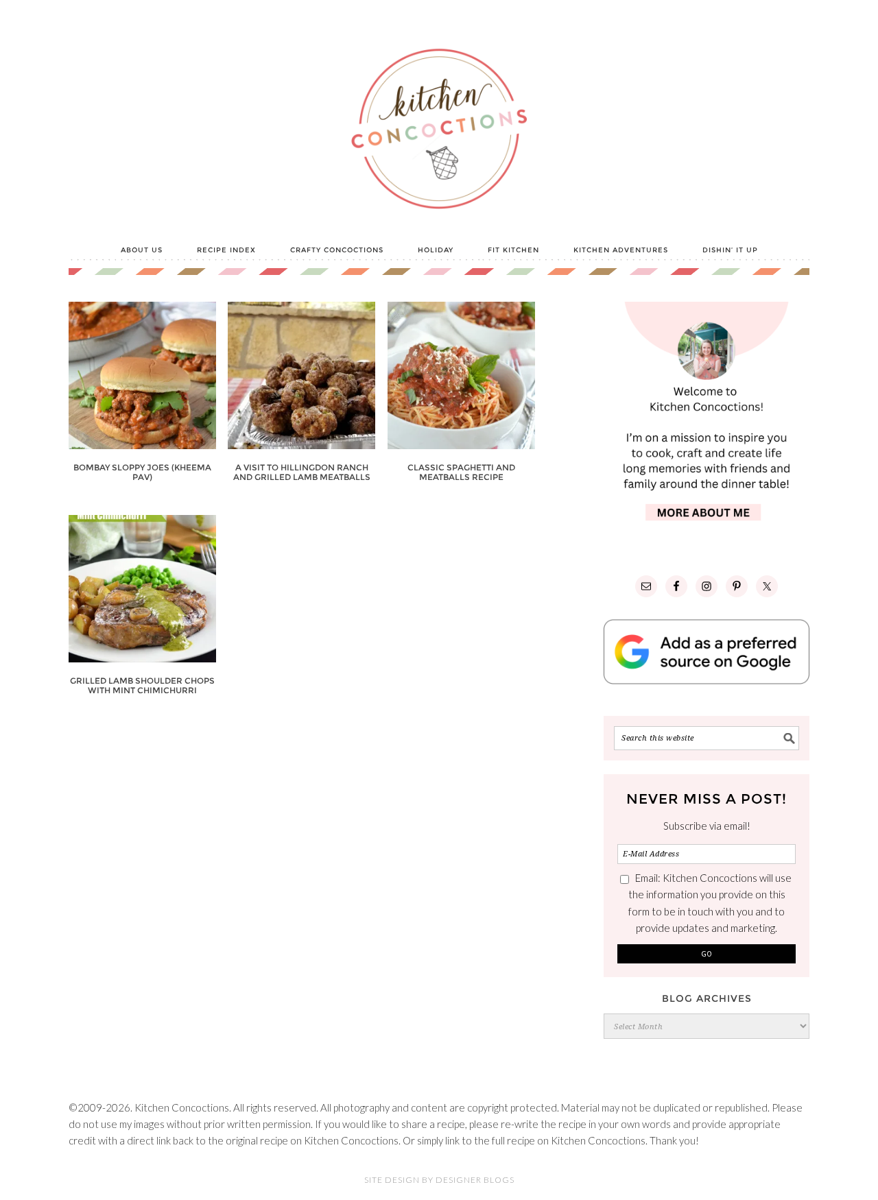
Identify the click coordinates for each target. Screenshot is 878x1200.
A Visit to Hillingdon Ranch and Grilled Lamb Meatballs (301, 472)
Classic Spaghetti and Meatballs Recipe (461, 472)
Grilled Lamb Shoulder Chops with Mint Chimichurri (142, 685)
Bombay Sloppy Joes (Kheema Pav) (142, 472)
